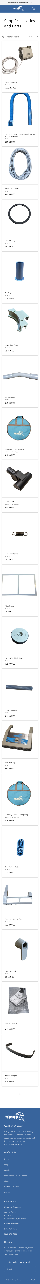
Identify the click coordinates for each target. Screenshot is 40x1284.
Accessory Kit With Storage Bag (16, 815)
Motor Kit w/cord (11, 82)
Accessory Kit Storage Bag (14, 449)
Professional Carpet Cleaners (16, 1175)
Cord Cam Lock (10, 971)
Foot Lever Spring (11, 554)
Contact (7, 1192)
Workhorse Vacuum (16, 1280)
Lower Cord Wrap (11, 345)
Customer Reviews (11, 1187)
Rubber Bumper (11, 1076)
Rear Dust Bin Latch (12, 867)
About (6, 1181)
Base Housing (10, 762)
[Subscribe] (33, 1269)
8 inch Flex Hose (11, 710)
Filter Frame (9, 606)
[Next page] (34, 1094)
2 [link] (20, 1094)
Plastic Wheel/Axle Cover (14, 658)
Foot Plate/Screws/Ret (13, 919)
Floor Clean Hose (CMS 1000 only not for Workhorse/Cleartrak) (20, 135)
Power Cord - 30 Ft (12, 188)
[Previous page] (6, 1094)
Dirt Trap (8, 293)
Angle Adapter (10, 397)
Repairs (7, 1170)
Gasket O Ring (10, 241)
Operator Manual (11, 1023)
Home (6, 1159)
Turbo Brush (9, 502)
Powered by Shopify (29, 1280)
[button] (5, 8)
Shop (6, 1164)
